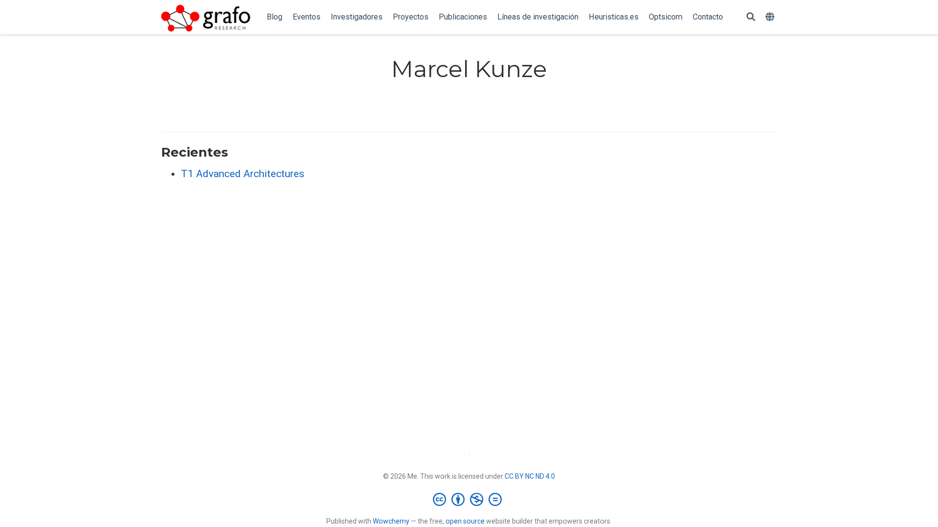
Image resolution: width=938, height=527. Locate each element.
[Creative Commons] (469, 499)
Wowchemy (391, 521)
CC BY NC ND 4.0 (530, 476)
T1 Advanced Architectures (242, 174)
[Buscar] (750, 17)
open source (465, 521)
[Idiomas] (771, 17)
